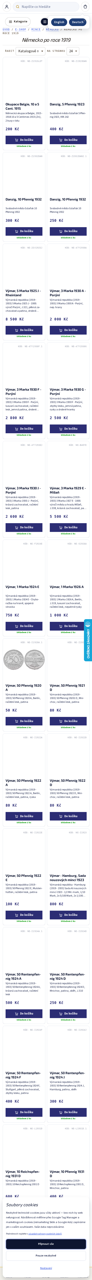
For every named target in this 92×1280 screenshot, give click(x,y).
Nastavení (46, 1268)
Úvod (6, 29)
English (59, 22)
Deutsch (77, 22)
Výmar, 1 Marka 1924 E (22, 587)
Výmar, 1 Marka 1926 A (67, 587)
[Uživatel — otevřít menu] (7, 7)
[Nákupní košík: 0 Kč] (85, 7)
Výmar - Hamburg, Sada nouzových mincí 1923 (68, 877)
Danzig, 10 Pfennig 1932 (23, 199)
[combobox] (48, 7)
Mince (36, 29)
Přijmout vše (46, 1244)
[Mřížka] (45, 21)
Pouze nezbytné (46, 1256)
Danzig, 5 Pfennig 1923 (67, 104)
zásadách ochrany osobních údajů (45, 1233)
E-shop (20, 29)
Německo (52, 29)
